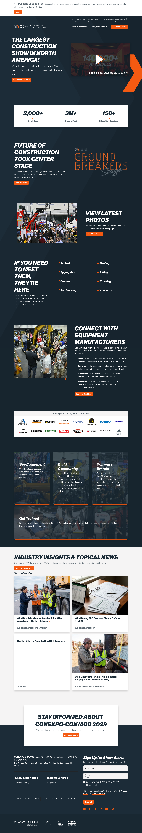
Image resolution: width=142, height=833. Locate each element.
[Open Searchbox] (127, 19)
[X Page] (113, 809)
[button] (100, 59)
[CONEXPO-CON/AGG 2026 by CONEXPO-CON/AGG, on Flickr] (46, 241)
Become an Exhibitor (21, 80)
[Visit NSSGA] (71, 823)
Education (19, 787)
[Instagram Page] (84, 809)
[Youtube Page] (107, 809)
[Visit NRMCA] (61, 823)
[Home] (22, 26)
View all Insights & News (24, 573)
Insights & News (58, 777)
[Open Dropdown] (75, 21)
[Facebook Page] (89, 809)
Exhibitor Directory (22, 783)
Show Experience (27, 777)
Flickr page (108, 229)
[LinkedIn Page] (95, 809)
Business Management (27, 628)
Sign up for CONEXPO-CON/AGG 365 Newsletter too (102, 783)
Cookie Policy (35, 7)
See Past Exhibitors (84, 394)
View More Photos (94, 234)
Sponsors (28, 799)
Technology (22, 687)
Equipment (42, 628)
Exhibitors (19, 799)
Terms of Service (98, 793)
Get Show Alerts (119, 27)
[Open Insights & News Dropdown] (99, 29)
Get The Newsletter (24, 568)
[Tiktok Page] (101, 809)
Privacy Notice (70, 799)
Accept (18, 12)
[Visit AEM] (33, 823)
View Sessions (21, 183)
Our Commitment (56, 799)
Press (37, 799)
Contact (45, 799)
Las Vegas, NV (38, 25)
